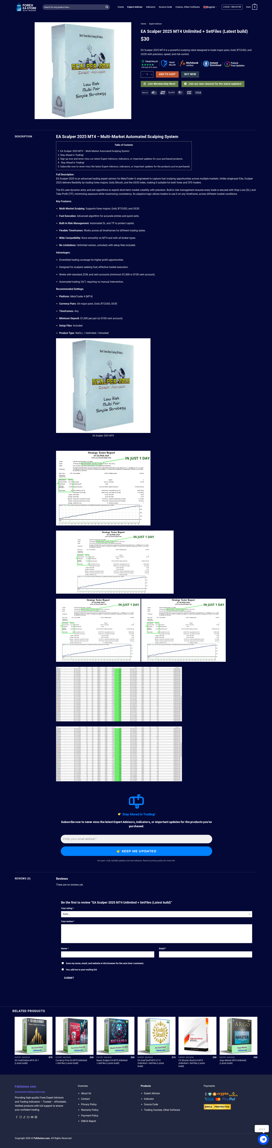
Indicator (151, 7)
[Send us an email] (28, 1117)
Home (121, 7)
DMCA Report (88, 1121)
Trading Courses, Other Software (162, 1109)
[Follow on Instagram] (20, 1117)
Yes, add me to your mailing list (81, 969)
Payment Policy (89, 1115)
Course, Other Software (188, 7)
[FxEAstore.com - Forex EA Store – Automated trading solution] (26, 7)
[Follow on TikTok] (24, 1117)
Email (162, 948)
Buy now (190, 74)
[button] (232, 7)
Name (64, 948)
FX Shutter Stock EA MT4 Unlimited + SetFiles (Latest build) (191, 1063)
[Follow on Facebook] (16, 1117)
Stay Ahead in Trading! (71, 155)
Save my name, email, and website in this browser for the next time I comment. (105, 963)
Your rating (67, 908)
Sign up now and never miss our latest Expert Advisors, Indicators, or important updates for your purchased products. (120, 158)
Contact (85, 1098)
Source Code (165, 7)
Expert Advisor (134, 7)
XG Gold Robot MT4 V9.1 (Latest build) (27, 1062)
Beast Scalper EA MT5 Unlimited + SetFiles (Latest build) (112, 1062)
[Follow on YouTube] (32, 1117)
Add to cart (167, 74)
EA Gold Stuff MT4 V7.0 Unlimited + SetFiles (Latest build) (151, 1063)
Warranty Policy (90, 1109)
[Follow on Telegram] (36, 1117)
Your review (67, 921)
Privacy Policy (89, 1104)
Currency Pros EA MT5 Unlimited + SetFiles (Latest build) (71, 1062)
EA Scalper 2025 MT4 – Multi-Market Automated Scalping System (93, 151)
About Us (86, 1093)
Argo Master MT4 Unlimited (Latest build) (233, 1062)
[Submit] (107, 7)
